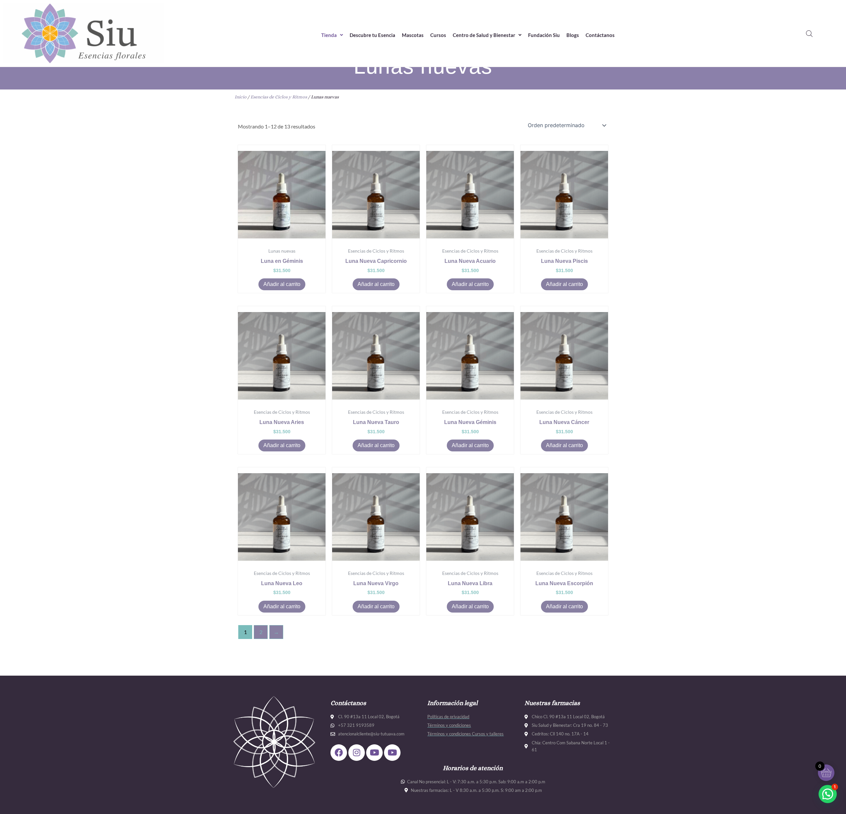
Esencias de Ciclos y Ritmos (278, 96)
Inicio (241, 96)
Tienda (329, 35)
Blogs (572, 35)
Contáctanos (600, 35)
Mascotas (413, 35)
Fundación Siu (544, 35)
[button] (332, 35)
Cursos (438, 35)
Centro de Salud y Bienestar (484, 35)
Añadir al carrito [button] (281, 284)
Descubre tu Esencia (372, 35)
